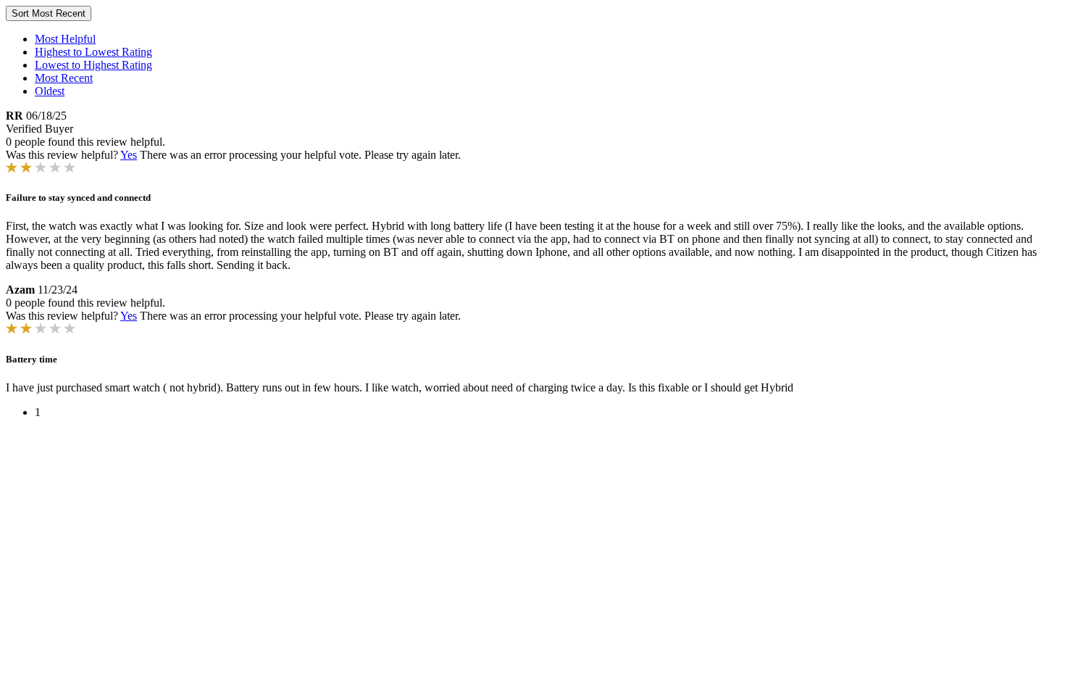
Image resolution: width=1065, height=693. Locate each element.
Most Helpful (65, 39)
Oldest (49, 91)
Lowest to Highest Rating (93, 65)
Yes (128, 155)
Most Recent (64, 78)
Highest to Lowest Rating (93, 52)
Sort (48, 13)
